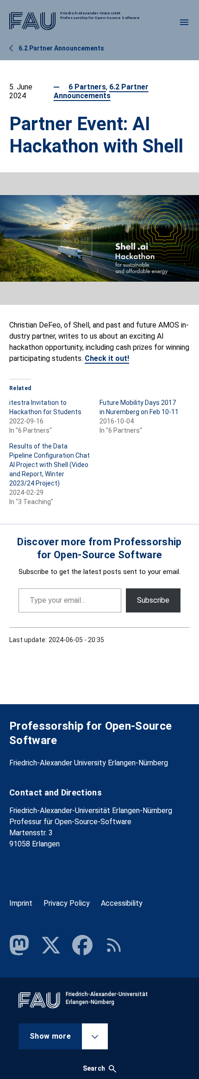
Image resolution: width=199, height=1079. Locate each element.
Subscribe (153, 600)
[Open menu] (184, 22)
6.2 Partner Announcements (101, 91)
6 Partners (87, 86)
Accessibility (122, 903)
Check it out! (107, 358)
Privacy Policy (67, 903)
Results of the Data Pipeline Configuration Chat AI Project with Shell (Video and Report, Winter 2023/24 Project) (49, 464)
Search (94, 1068)
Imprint (20, 903)
